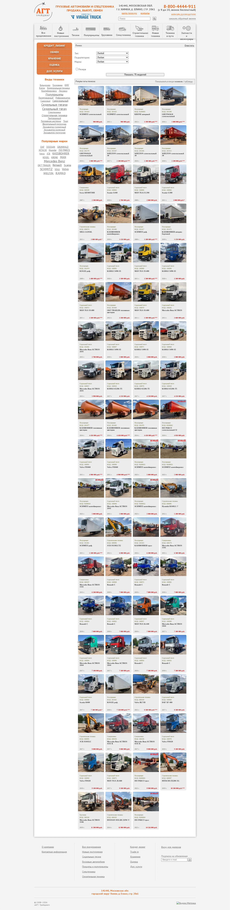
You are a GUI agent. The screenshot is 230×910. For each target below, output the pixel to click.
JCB (48, 153)
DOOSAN (50, 147)
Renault (57, 165)
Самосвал (45, 101)
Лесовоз (63, 91)
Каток (42, 88)
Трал (65, 121)
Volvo (65, 169)
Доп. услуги (136, 866)
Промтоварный (46, 97)
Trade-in (134, 851)
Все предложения (91, 846)
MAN (63, 157)
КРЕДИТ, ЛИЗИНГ (54, 45)
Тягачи (75, 35)
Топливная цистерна (51, 121)
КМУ (67, 85)
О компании (48, 846)
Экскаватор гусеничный (54, 127)
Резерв (82, 69)
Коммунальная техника (58, 88)
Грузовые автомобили (93, 861)
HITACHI (43, 150)
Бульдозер (45, 85)
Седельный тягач (54, 109)
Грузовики (106, 35)
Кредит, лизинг (137, 846)
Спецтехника (123, 35)
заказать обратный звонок (182, 18)
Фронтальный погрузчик (54, 124)
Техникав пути (170, 34)
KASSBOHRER (60, 153)
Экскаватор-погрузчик (54, 132)
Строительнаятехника (140, 34)
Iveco (42, 153)
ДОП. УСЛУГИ (54, 71)
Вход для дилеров (171, 847)
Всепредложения (43, 34)
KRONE (54, 157)
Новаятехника (155, 34)
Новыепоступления (61, 34)
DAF (42, 147)
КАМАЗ (60, 173)
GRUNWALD (63, 147)
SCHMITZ (46, 169)
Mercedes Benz (54, 161)
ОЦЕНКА (54, 64)
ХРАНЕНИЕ (54, 58)
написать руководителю (183, 14)
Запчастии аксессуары (186, 35)
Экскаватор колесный (54, 129)
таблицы (188, 81)
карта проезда (129, 13)
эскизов (179, 81)
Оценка (134, 861)
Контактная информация (54, 851)
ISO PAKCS (64, 150)
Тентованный (54, 118)
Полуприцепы (91, 35)
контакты (145, 13)
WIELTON (48, 173)
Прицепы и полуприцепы (95, 866)
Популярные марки (54, 141)
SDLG (57, 169)
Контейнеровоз (49, 91)
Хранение (135, 856)
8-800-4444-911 (179, 6)
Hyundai (52, 150)
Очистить (189, 45)
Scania (67, 165)
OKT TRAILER (44, 165)
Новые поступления (92, 851)
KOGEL (46, 157)
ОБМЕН (54, 52)
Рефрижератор (63, 97)
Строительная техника (54, 115)
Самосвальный (60, 100)
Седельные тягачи (54, 104)
